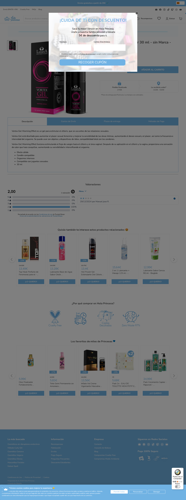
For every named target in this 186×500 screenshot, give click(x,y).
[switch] (177, 486)
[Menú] (181, 469)
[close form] (136, 13)
